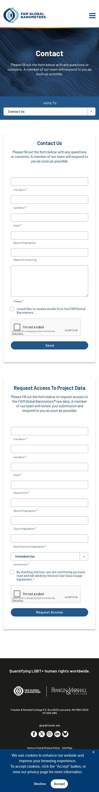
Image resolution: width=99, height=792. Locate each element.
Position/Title (21, 492)
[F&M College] (69, 691)
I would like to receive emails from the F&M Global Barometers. (51, 310)
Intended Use (21, 564)
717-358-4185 (49, 712)
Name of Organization (25, 243)
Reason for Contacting (25, 260)
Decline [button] (40, 784)
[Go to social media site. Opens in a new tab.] (34, 734)
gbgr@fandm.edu (49, 725)
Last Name (20, 207)
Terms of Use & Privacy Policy (43, 747)
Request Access (49, 612)
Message (19, 301)
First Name (20, 189)
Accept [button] (59, 784)
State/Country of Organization (30, 546)
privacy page (37, 772)
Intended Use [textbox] (25, 556)
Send (49, 345)
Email (17, 225)
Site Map (67, 747)
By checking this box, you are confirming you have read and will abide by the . (51, 575)
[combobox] (49, 111)
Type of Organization (25, 528)
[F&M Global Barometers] (25, 15)
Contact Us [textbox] (16, 111)
